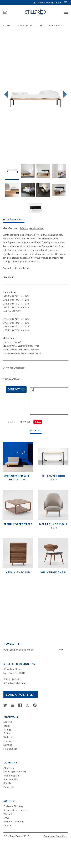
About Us (8, 767)
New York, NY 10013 (14, 672)
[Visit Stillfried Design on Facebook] (20, 706)
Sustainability (10, 779)
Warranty (8, 813)
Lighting (7, 744)
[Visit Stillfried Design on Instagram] (27, 706)
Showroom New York (14, 771)
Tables (7, 725)
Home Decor (10, 748)
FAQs (6, 817)
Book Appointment (20, 694)
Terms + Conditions (14, 821)
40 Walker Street (12, 669)
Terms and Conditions (56, 836)
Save (39, 422)
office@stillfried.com (14, 683)
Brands (7, 783)
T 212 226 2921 (12, 679)
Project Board (45, 2)
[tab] (12, 171)
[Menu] (66, 12)
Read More (9, 276)
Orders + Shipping (13, 806)
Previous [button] (7, 94)
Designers (8, 787)
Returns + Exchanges (15, 810)
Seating (7, 721)
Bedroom (8, 737)
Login (58, 2)
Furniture (25, 25)
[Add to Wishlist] (49, 401)
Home (7, 25)
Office (6, 733)
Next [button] (64, 94)
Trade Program (11, 775)
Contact (7, 825)
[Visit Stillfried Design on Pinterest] (35, 706)
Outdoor (8, 740)
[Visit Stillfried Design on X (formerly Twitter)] (5, 706)
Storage (7, 729)
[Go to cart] (66, 2)
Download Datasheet (14, 367)
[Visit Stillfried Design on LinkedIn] (12, 706)
